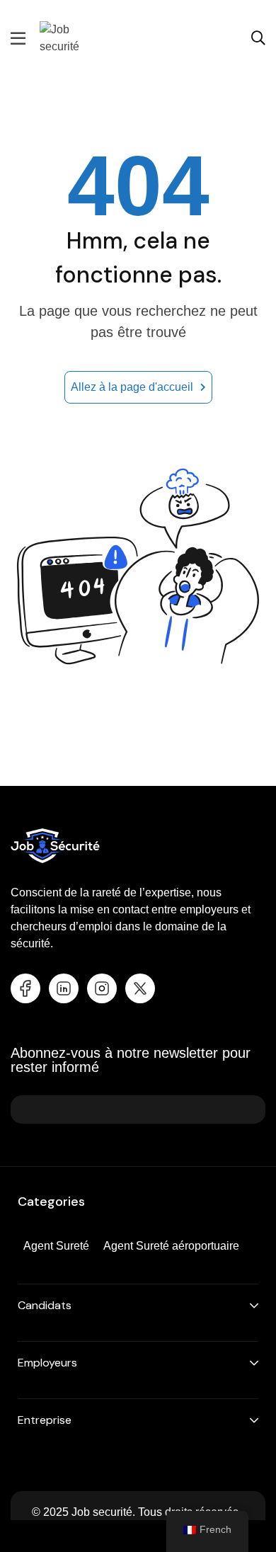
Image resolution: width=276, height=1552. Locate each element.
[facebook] (25, 988)
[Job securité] (75, 37)
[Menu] (18, 38)
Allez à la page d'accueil (132, 387)
